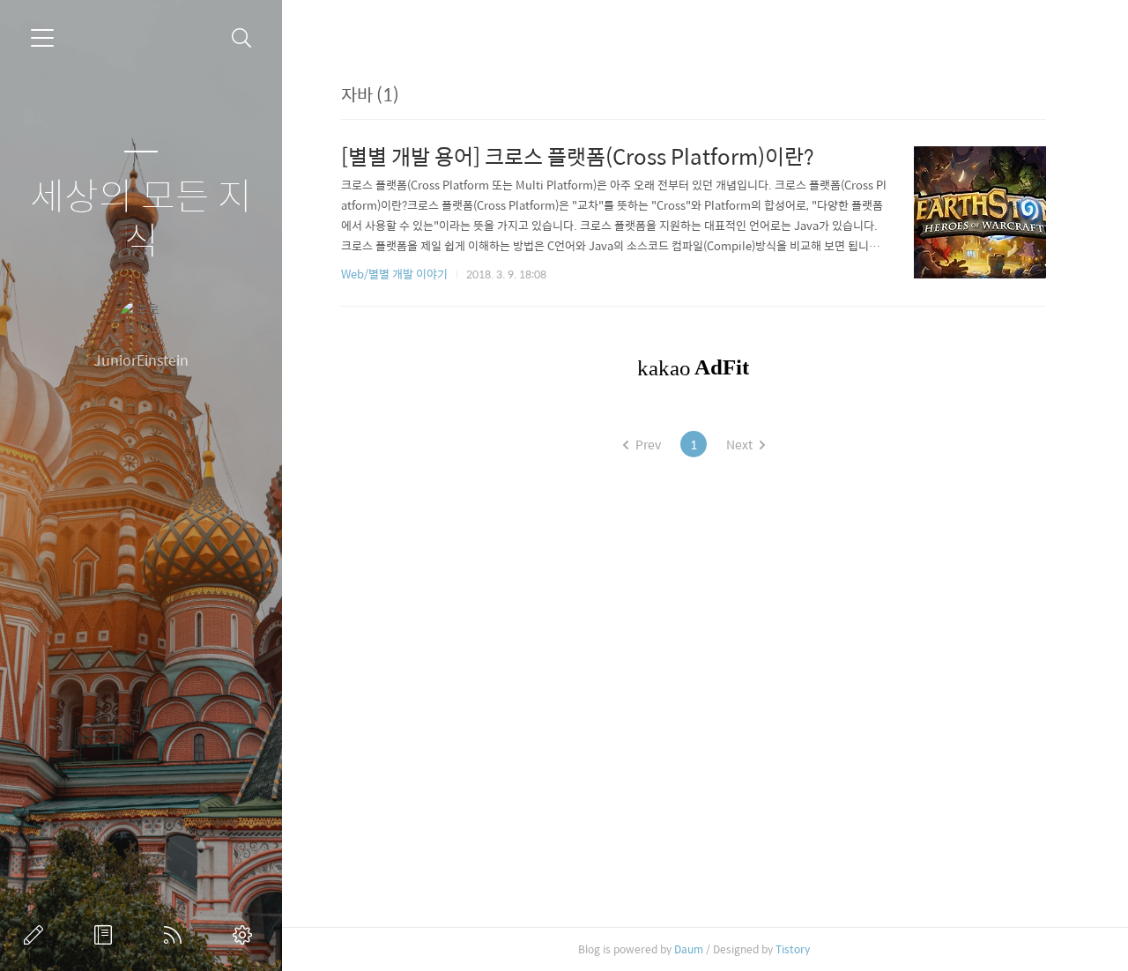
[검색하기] (242, 38)
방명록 (106, 934)
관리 (246, 934)
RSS (176, 934)
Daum (688, 949)
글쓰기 (37, 934)
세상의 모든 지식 (141, 217)
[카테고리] (42, 37)
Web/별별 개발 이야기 (394, 273)
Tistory (793, 949)
